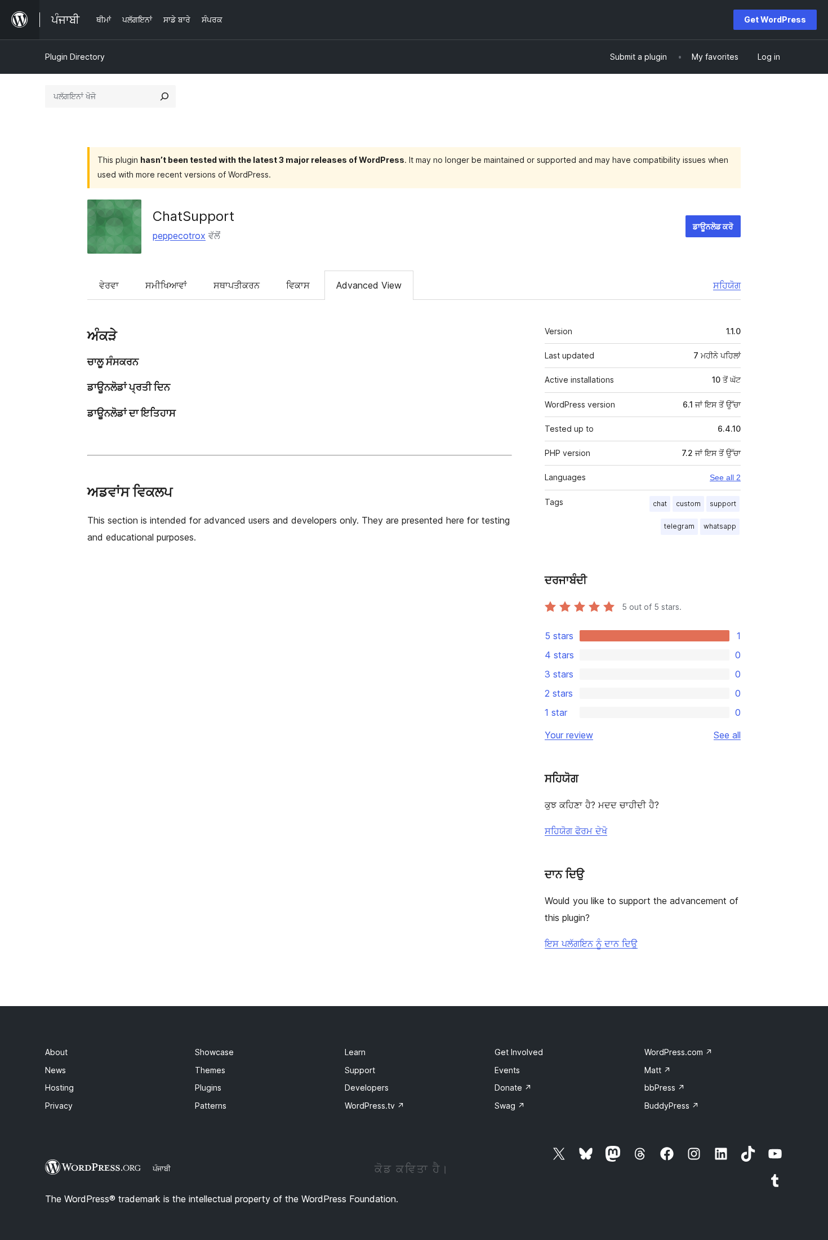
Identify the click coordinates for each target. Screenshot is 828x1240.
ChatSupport (193, 216)
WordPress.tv (374, 1105)
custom (688, 503)
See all (727, 735)
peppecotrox (179, 235)
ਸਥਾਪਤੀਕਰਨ (236, 285)
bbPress (664, 1087)
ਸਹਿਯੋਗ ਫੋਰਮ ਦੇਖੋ (576, 830)
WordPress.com (678, 1052)
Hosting (59, 1087)
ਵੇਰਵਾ (109, 285)
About (56, 1052)
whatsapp (720, 526)
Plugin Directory (75, 56)
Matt (657, 1070)
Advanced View (369, 285)
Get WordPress (775, 19)
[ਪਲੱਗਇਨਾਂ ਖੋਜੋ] (164, 96)
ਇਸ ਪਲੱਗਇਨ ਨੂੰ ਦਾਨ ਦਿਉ (591, 943)
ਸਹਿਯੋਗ (727, 285)
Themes (210, 1070)
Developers (367, 1087)
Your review (569, 735)
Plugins (208, 1087)
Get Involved (519, 1052)
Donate (513, 1087)
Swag (510, 1105)
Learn (355, 1052)
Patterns (210, 1105)
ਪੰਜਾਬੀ (162, 1168)
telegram (679, 526)
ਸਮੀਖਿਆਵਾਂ (166, 285)
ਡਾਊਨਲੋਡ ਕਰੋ (713, 226)
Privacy (59, 1105)
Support (360, 1070)
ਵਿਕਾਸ (298, 285)
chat (660, 503)
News (55, 1070)
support (723, 503)
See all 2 (725, 477)
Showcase (214, 1052)
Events (507, 1070)
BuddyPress (671, 1105)
